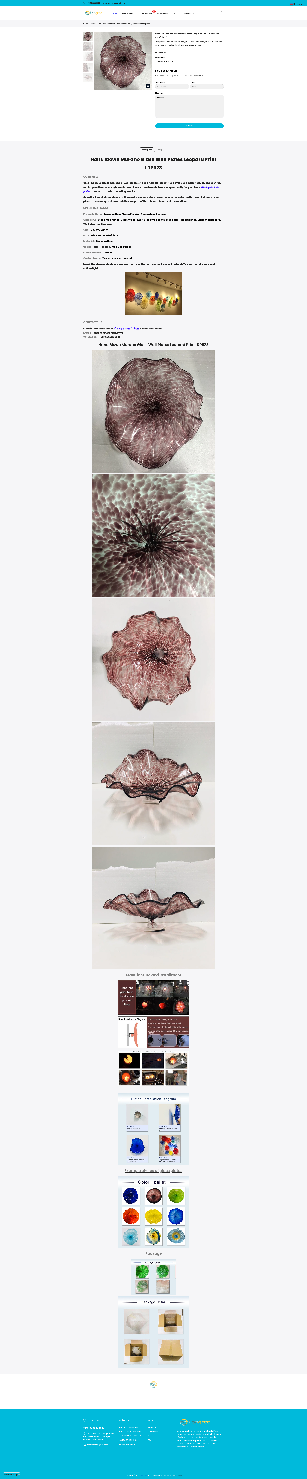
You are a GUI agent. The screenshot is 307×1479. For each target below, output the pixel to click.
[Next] (147, 61)
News (150, 1436)
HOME (115, 13)
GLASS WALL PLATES (127, 1444)
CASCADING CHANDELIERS (130, 1431)
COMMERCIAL (163, 13)
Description (147, 150)
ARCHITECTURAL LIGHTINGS (131, 1436)
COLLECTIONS (148, 12)
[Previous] (98, 61)
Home (85, 24)
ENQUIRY (189, 126)
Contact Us (153, 1431)
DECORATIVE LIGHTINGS (129, 1427)
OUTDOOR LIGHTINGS (128, 1440)
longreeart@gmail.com (115, 3)
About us (152, 1427)
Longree (178, 1475)
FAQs (150, 1440)
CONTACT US (188, 13)
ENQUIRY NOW (161, 52)
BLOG (176, 13)
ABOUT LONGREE (129, 13)
